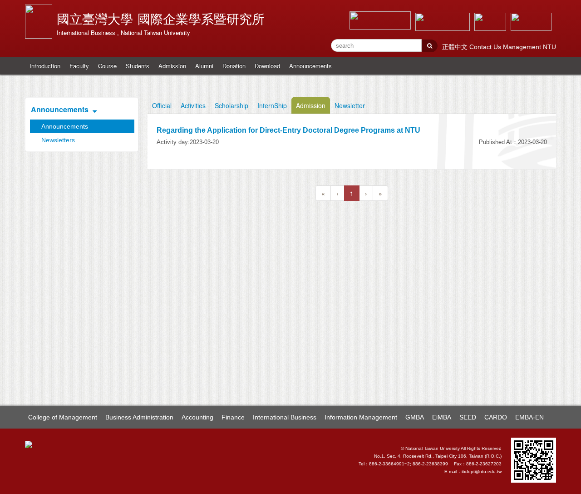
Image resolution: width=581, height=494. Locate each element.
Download (267, 65)
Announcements (310, 65)
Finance (233, 417)
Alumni (204, 65)
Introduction (45, 65)
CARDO (495, 417)
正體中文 (455, 46)
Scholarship (231, 105)
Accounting (197, 417)
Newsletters (58, 140)
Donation (234, 65)
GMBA (414, 417)
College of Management (62, 417)
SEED (467, 417)
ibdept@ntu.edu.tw (482, 471)
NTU (549, 46)
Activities (193, 105)
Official (162, 105)
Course (107, 65)
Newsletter (350, 105)
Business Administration (139, 417)
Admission (172, 65)
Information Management (361, 417)
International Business (284, 417)
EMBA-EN (529, 417)
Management (523, 46)
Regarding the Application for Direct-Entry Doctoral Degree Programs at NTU (288, 130)
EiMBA (441, 417)
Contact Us (486, 46)
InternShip (272, 105)
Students (137, 65)
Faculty (79, 65)
